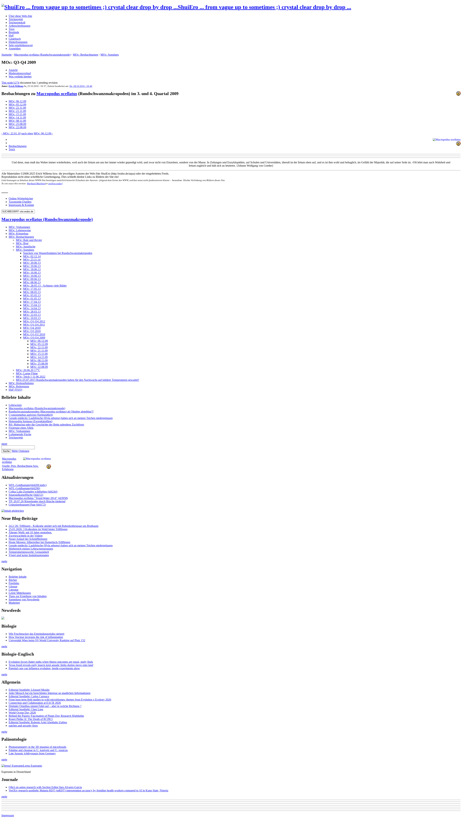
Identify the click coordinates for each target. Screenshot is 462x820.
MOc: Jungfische (25, 246)
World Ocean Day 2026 (22, 712)
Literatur (13, 589)
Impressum (7, 815)
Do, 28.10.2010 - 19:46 (80, 86)
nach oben (27, 133)
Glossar (13, 586)
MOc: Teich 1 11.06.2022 (30, 376)
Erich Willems (16, 86)
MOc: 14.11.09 (17, 117)
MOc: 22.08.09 (17, 127)
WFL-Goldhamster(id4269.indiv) (28, 485)
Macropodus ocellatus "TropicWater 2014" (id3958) (38, 498)
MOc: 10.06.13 (32, 275)
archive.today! (55, 183)
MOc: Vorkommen (19, 227)
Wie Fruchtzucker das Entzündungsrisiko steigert (36, 633)
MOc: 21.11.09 (17, 111)
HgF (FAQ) (15, 389)
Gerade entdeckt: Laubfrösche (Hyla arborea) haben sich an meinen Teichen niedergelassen (61, 418)
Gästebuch (15, 38)
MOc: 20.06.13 (32, 262)
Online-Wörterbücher (21, 198)
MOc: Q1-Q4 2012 (34, 321)
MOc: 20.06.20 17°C (28, 370)
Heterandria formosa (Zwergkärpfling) (30, 421)
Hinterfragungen (18, 42)
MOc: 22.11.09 (17, 107)
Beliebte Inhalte (18, 576)
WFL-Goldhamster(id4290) (24, 488)
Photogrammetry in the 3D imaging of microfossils (37, 746)
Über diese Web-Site (20, 16)
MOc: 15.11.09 (17, 114)
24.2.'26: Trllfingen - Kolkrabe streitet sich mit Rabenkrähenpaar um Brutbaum (53, 525)
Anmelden (15, 48)
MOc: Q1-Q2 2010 (34, 334)
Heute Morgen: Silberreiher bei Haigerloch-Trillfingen (39, 542)
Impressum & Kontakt (21, 205)
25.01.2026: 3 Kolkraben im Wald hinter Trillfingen (38, 529)
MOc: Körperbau (18, 233)
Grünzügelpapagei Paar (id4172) (27, 504)
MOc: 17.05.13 (32, 288)
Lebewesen (15, 405)
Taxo (11, 29)
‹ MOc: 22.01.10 (11, 133)
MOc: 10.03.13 (32, 318)
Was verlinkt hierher (20, 76)
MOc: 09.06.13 (32, 279)
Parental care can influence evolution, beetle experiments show (44, 668)
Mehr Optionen (20, 450)
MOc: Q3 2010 (32, 331)
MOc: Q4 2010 (32, 327)
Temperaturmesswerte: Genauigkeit (29, 551)
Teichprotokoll (17, 22)
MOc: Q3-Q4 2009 (34, 337)
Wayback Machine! (36, 183)
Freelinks (14, 583)
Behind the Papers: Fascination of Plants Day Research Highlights (46, 715)
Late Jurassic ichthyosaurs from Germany (32, 753)
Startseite (6, 54)
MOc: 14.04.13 (32, 308)
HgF (11, 35)
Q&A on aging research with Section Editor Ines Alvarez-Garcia (45, 787)
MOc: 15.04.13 (32, 305)
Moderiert (14, 602)
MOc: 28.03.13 (32, 311)
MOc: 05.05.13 (32, 295)
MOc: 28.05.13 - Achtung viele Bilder (45, 285)
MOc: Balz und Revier (29, 240)
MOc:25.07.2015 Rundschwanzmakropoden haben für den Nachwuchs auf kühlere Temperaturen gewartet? (77, 379)
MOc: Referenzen (19, 386)
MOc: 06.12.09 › (43, 133)
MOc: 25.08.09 (17, 124)
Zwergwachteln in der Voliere (26, 535)
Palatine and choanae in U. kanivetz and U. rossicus (38, 750)
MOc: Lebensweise (20, 230)
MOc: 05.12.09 (17, 104)
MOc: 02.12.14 (32, 256)
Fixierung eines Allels (21, 427)
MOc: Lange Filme (27, 373)
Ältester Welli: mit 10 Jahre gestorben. (30, 532)
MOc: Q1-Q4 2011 (34, 324)
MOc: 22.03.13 (32, 314)
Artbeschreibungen (19, 25)
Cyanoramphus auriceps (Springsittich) (31, 414)
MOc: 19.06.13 (32, 266)
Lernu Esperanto (32, 765)
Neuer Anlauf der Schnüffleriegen (28, 538)
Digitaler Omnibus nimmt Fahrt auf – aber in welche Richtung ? (45, 706)
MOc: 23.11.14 (31, 259)
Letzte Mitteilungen (20, 592)
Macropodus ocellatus (56, 93)
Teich (12, 149)
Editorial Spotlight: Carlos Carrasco (29, 696)
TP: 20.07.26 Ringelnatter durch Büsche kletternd (37, 501)
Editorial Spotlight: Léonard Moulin (29, 689)
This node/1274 (10, 82)
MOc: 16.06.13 (32, 272)
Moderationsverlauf (20, 73)
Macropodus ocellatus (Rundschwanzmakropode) (42, 54)
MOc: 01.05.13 (32, 298)
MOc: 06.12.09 (17, 101)
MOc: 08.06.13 (32, 282)
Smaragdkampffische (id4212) (26, 494)
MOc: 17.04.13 (32, 301)
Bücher (13, 579)
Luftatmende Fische (20, 434)
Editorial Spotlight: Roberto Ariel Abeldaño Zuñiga (38, 722)
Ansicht (13, 70)
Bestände (14, 32)
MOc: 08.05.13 (32, 292)
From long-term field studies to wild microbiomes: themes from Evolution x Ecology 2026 (60, 699)
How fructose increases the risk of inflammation (36, 637)
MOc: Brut (22, 243)
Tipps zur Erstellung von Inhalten (28, 596)
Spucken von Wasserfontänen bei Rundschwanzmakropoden (57, 253)
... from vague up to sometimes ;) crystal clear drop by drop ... (264, 7)
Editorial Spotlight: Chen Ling (26, 709)
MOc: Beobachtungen (85, 54)
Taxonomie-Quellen (20, 201)
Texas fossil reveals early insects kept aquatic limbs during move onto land (51, 665)
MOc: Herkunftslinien (21, 383)
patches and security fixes (23, 725)
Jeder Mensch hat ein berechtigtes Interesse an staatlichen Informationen (49, 693)
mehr (4, 561)
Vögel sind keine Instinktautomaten (29, 555)
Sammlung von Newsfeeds (24, 599)
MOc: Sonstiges (110, 54)
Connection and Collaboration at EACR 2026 (35, 702)
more (4, 443)
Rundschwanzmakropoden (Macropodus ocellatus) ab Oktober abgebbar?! (51, 411)
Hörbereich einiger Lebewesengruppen (31, 548)
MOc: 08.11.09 (17, 120)
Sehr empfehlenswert (21, 45)
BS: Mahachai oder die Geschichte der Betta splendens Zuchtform (46, 424)
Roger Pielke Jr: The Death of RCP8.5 (31, 719)
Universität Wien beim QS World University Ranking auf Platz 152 (47, 640)
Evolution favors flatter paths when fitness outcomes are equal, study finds (51, 661)
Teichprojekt (16, 19)
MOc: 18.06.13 (32, 269)
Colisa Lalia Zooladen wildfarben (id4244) (33, 491)
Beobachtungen (18, 146)
